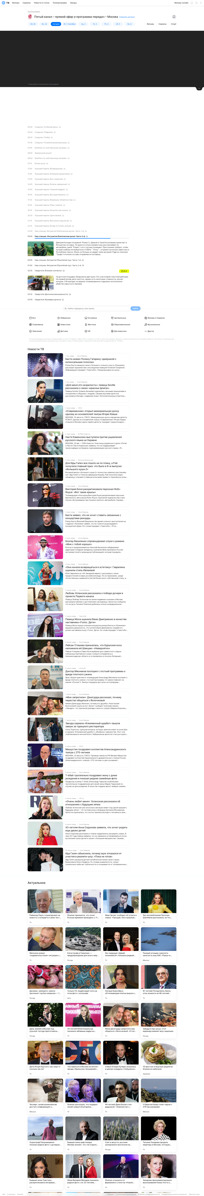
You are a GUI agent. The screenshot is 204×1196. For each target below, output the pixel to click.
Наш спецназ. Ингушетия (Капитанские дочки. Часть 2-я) (60, 236)
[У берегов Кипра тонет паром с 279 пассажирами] (158, 1096)
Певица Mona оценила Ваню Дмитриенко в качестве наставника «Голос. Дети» (96, 621)
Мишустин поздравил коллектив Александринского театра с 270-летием (95, 751)
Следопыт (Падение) (44, 132)
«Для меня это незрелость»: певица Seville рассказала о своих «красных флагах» (90, 387)
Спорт (173, 24)
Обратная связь (194, 1194)
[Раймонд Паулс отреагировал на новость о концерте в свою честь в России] (45, 907)
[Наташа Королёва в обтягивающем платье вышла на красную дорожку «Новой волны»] (121, 983)
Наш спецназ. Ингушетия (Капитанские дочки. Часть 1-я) (59, 231)
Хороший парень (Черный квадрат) (50, 189)
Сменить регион (127, 17)
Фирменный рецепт (43, 153)
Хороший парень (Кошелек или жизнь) (51, 210)
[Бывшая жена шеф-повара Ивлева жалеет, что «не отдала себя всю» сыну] (83, 1134)
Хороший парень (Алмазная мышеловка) (52, 174)
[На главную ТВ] (7, 3)
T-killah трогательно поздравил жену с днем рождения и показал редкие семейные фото (91, 777)
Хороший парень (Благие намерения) (51, 184)
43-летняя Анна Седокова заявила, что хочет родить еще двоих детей (96, 829)
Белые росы (40, 163)
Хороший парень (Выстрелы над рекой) (52, 221)
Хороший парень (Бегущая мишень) (50, 195)
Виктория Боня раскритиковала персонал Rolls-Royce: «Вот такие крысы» (93, 491)
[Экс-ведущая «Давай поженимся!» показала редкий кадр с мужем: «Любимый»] (121, 945)
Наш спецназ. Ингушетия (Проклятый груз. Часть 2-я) (58, 265)
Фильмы (150, 24)
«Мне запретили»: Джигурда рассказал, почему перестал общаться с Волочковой (93, 699)
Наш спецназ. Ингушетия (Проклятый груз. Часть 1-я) (58, 260)
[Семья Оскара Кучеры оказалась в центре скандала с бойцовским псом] (121, 1058)
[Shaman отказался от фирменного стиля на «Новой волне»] (121, 1172)
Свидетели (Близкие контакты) (48, 270)
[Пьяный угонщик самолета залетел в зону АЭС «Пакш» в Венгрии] (158, 945)
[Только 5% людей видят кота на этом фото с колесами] (83, 983)
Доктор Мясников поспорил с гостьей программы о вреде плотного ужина (95, 673)
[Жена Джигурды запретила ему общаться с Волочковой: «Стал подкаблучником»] (121, 1020)
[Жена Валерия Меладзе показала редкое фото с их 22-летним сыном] (83, 1172)
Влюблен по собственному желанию (51, 148)
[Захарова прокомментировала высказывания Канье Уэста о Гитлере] (158, 1172)
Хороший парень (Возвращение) (49, 168)
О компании (11, 1194)
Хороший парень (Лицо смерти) (48, 205)
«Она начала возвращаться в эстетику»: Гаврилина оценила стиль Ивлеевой (95, 569)
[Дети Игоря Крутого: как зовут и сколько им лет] (45, 1058)
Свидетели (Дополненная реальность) (51, 294)
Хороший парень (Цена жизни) (48, 215)
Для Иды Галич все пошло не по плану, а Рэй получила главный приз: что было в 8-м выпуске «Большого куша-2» (93, 466)
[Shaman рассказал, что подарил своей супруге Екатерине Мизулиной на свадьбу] (83, 1096)
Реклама (20, 1194)
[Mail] (3, 3)
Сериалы (163, 24)
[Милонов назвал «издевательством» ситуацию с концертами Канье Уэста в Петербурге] (45, 945)
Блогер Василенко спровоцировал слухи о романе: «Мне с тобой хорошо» (95, 543)
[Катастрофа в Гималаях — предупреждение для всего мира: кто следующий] (83, 945)
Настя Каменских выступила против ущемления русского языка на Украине (93, 439)
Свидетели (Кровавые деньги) (48, 299)
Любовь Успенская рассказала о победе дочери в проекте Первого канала (94, 595)
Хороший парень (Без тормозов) (49, 179)
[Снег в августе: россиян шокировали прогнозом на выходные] (121, 1134)
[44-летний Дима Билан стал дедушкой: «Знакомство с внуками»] (121, 1096)
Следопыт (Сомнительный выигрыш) (51, 142)
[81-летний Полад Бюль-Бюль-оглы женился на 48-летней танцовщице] (158, 983)
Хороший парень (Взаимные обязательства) (54, 200)
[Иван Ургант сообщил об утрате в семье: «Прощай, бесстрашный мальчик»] (121, 907)
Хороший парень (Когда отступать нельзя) (53, 226)
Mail (3, 1194)
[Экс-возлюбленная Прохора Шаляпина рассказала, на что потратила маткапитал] (158, 907)
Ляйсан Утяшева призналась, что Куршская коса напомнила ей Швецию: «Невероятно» (93, 647)
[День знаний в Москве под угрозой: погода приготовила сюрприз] (45, 1020)
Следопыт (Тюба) (42, 137)
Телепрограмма (34, 11)
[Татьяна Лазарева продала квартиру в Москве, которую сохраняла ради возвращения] (158, 1134)
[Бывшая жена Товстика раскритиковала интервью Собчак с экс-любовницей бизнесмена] (45, 1172)
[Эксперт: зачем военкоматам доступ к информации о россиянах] (45, 1096)
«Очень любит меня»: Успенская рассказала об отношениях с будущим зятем (92, 803)
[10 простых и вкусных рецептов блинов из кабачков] (158, 1058)
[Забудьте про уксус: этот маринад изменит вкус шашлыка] (158, 1020)
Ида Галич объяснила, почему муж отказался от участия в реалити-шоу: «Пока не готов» (93, 855)
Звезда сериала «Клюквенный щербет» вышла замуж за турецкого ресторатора (92, 725)
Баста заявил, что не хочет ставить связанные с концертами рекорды (93, 517)
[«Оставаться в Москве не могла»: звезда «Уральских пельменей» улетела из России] (83, 1058)
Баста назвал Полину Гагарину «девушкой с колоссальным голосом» (90, 360)
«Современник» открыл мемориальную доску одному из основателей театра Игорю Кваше (92, 413)
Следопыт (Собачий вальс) (46, 127)
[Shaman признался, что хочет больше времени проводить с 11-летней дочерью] (83, 907)
